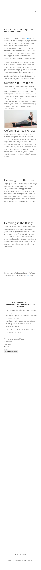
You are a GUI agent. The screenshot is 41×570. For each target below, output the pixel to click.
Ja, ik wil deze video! (11, 352)
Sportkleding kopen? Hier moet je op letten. (19, 415)
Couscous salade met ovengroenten (20, 512)
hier (28, 276)
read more (10, 433)
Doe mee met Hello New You (20, 375)
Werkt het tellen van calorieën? (18, 465)
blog (27, 38)
